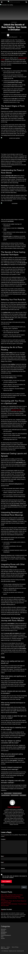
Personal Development (6, 935)
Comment (3, 839)
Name (3, 856)
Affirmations (3, 929)
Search (2, 885)
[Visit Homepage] (14, 2)
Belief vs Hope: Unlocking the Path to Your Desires (12, 895)
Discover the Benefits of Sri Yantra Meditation (10, 896)
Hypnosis (3, 930)
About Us (3, 947)
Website (3, 868)
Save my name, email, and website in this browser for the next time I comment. (14, 876)
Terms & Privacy (15, 947)
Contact (8, 947)
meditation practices (16, 410)
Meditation (3, 933)
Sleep (2, 936)
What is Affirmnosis (5, 948)
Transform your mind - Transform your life (16, 950)
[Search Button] (26, 2)
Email (2, 862)
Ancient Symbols (7, 793)
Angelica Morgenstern (12, 37)
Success (3, 938)
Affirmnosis (6, 950)
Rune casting (23, 795)
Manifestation (4, 932)
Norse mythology (14, 795)
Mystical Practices (6, 795)
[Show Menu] (1, 2)
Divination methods (17, 793)
